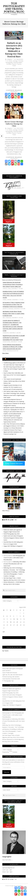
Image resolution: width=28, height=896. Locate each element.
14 (17, 619)
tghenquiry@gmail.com (8, 868)
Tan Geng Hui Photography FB (14, 637)
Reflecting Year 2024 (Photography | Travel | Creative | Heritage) (14, 574)
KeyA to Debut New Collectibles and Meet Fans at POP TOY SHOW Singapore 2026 (15, 375)
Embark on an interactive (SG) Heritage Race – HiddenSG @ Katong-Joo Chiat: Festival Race (14, 50)
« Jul (3, 631)
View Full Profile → (7, 860)
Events (10, 61)
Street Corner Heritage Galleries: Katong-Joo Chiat (14, 124)
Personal (20, 61)
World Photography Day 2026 (12, 534)
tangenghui (6, 857)
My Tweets (5, 651)
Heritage (15, 61)
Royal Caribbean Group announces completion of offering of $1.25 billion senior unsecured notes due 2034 (13, 346)
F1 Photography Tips (8, 681)
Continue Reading (14, 90)
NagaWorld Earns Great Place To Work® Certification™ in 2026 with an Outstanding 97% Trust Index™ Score (14, 337)
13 (14, 619)
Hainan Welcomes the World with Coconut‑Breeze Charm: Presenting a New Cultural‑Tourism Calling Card (13, 284)
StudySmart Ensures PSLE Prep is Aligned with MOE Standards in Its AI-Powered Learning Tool (13, 432)
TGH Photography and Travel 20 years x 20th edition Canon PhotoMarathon (14, 557)
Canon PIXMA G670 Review (9, 672)
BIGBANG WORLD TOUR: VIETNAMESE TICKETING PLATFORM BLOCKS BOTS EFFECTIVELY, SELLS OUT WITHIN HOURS (13, 294)
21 (17, 622)
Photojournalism (17, 62)
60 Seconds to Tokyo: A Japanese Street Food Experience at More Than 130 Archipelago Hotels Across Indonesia (13, 304)
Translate (14, 752)
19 (10, 622)
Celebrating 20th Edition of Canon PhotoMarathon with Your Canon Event (15, 564)
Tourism (19, 64)
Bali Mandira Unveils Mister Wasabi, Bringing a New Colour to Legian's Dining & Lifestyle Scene (13, 313)
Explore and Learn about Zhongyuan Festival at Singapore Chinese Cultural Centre (13, 538)
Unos (12, 885)
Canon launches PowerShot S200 (11, 678)
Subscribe (6, 772)
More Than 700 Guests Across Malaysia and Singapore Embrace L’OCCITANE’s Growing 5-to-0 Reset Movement (14, 426)
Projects (14, 64)
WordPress (20, 885)
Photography (9, 62)
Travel (14, 65)
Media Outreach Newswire (14, 359)
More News (5, 353)
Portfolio (8, 64)
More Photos (5, 510)
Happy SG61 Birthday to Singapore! (13, 546)
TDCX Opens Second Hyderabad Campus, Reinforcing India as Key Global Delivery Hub (14, 381)
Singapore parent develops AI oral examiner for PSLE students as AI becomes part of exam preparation (13, 387)
